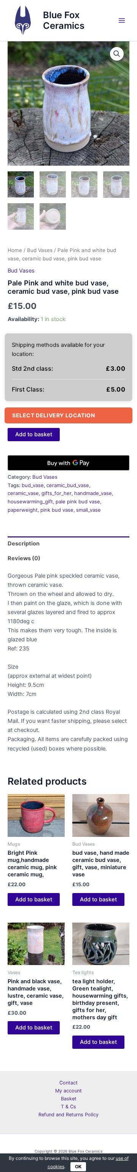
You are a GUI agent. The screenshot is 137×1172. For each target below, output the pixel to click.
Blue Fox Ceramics (63, 20)
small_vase (88, 510)
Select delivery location (53, 415)
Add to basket (33, 434)
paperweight (23, 510)
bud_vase (33, 485)
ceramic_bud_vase (67, 485)
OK (78, 1166)
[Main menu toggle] (121, 20)
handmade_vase (93, 493)
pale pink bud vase (78, 501)
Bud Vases (40, 250)
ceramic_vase (23, 493)
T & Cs (68, 1106)
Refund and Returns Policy (68, 1114)
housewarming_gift (30, 501)
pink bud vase (56, 510)
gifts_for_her (56, 493)
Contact (68, 1083)
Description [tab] (24, 543)
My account (68, 1091)
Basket (68, 1098)
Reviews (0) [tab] (24, 558)
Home (15, 250)
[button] (117, 54)
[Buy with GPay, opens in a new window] (68, 462)
